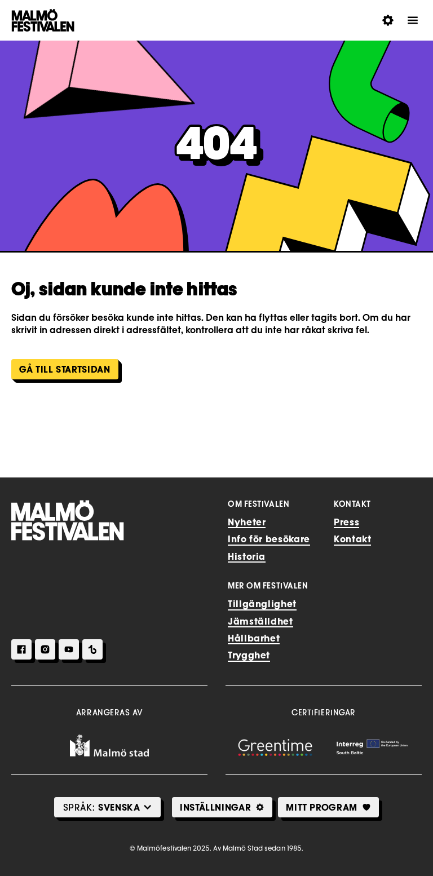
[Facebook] (21, 649)
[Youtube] (69, 649)
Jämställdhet (260, 621)
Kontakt (352, 538)
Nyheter (247, 522)
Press (346, 522)
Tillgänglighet (262, 603)
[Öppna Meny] (413, 20)
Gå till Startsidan (65, 369)
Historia (247, 556)
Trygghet (249, 655)
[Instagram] (45, 649)
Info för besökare (269, 538)
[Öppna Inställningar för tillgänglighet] (388, 20)
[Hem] (67, 520)
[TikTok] (92, 649)
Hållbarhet (254, 638)
